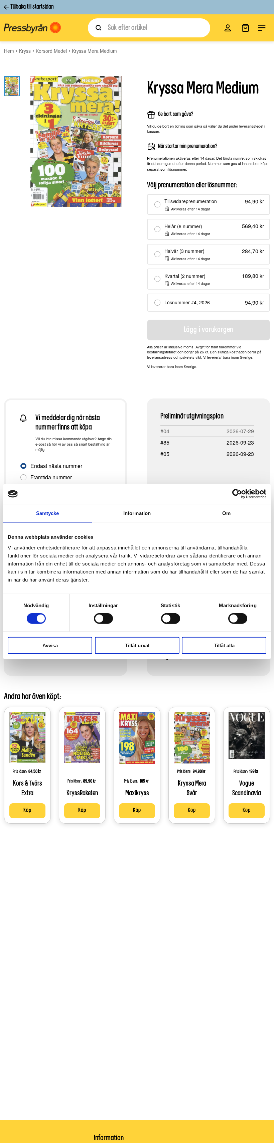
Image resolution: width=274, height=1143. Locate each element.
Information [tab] (137, 513)
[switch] (103, 618)
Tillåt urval (137, 645)
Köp (27, 811)
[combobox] (149, 27)
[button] (228, 28)
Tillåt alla (224, 645)
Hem (9, 50)
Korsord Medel (51, 50)
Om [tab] (226, 513)
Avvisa (50, 645)
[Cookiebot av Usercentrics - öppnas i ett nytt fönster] (237, 494)
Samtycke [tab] (47, 513)
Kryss (25, 50)
